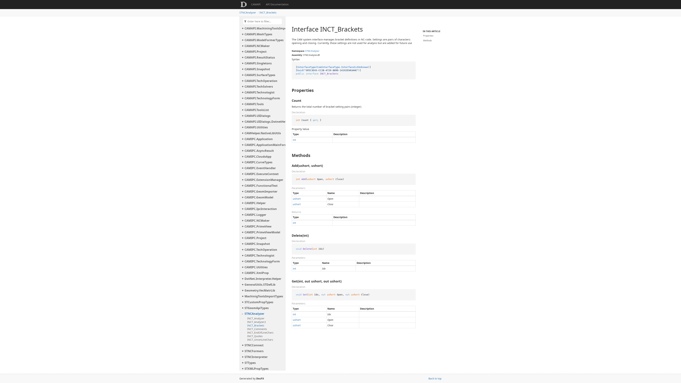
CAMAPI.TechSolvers (259, 86)
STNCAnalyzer (247, 12)
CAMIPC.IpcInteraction (261, 209)
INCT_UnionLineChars (260, 339)
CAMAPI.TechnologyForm (262, 98)
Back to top (435, 378)
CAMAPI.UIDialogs (257, 116)
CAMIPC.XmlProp (257, 273)
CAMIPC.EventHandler (260, 168)
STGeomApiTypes (257, 308)
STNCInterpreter (256, 357)
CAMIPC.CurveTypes (258, 162)
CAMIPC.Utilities (256, 267)
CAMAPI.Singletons (258, 63)
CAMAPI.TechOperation (261, 81)
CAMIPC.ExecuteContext (262, 174)
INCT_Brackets (267, 12)
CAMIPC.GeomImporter (261, 191)
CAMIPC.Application (259, 139)
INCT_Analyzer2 (256, 322)
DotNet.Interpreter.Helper (263, 279)
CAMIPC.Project (255, 238)
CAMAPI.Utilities (256, 127)
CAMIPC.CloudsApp (258, 157)
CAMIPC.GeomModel (259, 197)
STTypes (250, 363)
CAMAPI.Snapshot (257, 69)
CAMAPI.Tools (254, 104)
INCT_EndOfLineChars (260, 332)
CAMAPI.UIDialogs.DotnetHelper (264, 122)
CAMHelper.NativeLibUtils (263, 133)
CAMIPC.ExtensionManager (264, 180)
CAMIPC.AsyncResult (259, 151)
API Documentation (277, 4)
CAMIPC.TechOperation (261, 250)
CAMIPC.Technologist (259, 255)
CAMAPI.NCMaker (257, 46)
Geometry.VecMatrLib (260, 290)
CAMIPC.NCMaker (257, 221)
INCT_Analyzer (255, 318)
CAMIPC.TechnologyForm (262, 261)
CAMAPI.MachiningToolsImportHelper (264, 28)
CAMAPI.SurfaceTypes (260, 75)
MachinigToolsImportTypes (264, 296)
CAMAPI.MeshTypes (258, 34)
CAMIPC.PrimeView (258, 226)
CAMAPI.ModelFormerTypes (264, 40)
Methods (427, 40)
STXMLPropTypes (256, 369)
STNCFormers (254, 351)
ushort (297, 198)
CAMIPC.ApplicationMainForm (264, 145)
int (294, 139)
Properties (428, 35)
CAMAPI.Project (256, 52)
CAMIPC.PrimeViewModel (262, 232)
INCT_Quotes (255, 336)
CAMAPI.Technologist (260, 92)
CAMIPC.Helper (255, 203)
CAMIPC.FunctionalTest (261, 186)
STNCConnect (254, 345)
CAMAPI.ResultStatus (260, 57)
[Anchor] (288, 90)
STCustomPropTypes (259, 302)
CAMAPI (256, 4)
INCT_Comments (257, 329)
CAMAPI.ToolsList (257, 110)
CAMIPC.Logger (255, 215)
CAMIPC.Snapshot (257, 244)
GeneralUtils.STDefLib (260, 285)
